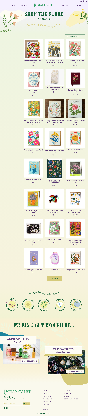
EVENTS (24, 5)
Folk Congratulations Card (33, 91)
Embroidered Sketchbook (54, 182)
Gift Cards (46, 404)
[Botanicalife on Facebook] (4, 408)
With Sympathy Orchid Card (75, 181)
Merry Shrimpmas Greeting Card (75, 241)
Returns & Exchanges (71, 399)
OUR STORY (65, 5)
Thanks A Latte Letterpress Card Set (75, 211)
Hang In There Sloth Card (75, 270)
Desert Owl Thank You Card (75, 61)
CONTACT (78, 5)
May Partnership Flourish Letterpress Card (33, 121)
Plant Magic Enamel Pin (33, 270)
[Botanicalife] (44, 5)
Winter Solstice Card (75, 150)
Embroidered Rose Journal (75, 91)
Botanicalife (43, 413)
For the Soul (47, 401)
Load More (54, 278)
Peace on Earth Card (54, 239)
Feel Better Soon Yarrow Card (54, 151)
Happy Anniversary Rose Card (75, 121)
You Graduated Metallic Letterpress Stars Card (54, 61)
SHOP (13, 5)
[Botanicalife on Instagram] (6, 408)
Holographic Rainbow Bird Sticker (54, 211)
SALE (44, 407)
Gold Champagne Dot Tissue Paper (54, 88)
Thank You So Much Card (33, 150)
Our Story (67, 394)
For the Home (47, 394)
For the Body (47, 396)
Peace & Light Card (33, 179)
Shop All (46, 409)
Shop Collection (29, 361)
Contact (67, 396)
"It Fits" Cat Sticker (54, 270)
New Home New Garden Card (33, 61)
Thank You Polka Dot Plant (33, 212)
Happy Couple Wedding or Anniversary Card (54, 121)
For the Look (47, 399)
